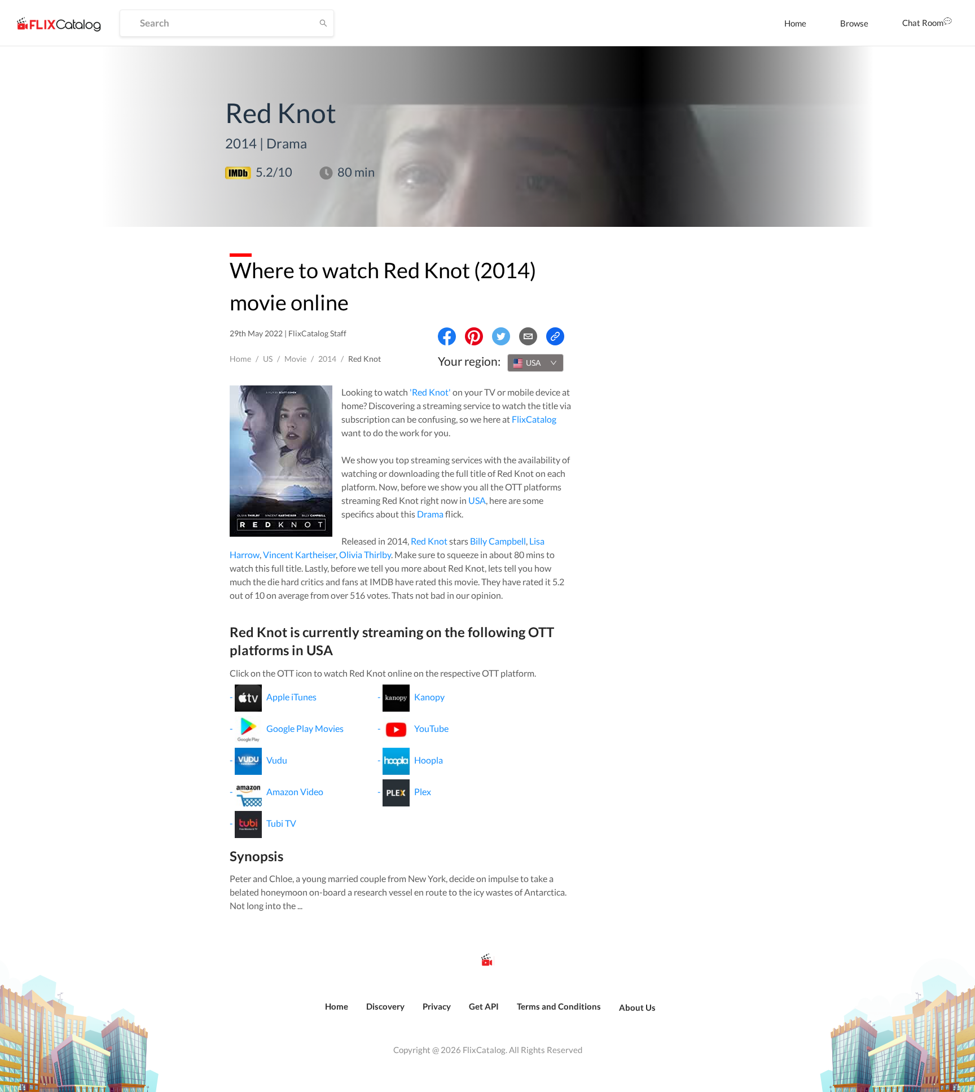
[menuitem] (795, 23)
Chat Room (922, 22)
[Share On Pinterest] (474, 336)
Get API (484, 1006)
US (268, 358)
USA (477, 500)
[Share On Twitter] (501, 336)
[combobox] (535, 363)
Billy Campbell (498, 541)
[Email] (528, 336)
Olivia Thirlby (365, 554)
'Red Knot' (430, 392)
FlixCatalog (534, 419)
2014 (327, 358)
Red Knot (429, 541)
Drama (430, 513)
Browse (854, 23)
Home (795, 23)
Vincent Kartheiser (299, 554)
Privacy (437, 1006)
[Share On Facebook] (447, 336)
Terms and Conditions (559, 1006)
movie (295, 358)
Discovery (385, 1006)
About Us (637, 1007)
